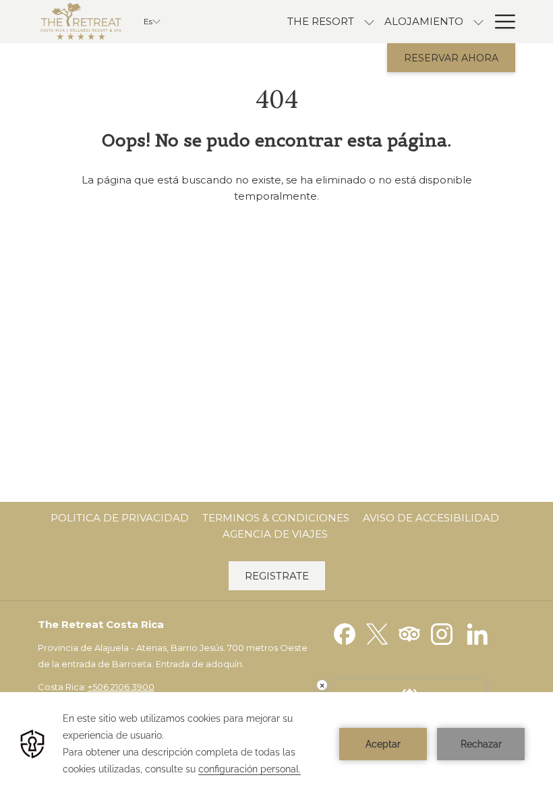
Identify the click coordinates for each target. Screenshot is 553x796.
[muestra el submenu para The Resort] (369, 21)
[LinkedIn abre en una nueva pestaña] (477, 633)
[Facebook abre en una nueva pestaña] (344, 633)
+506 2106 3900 (121, 686)
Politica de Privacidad (120, 517)
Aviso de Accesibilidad (431, 517)
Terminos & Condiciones (275, 517)
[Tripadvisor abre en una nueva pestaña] (409, 633)
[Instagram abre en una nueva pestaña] (442, 633)
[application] (276, 744)
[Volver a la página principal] (80, 21)
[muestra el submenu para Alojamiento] (478, 21)
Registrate (277, 575)
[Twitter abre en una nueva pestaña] (377, 633)
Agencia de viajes (275, 534)
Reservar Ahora (451, 58)
